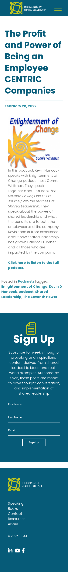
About (13, 524)
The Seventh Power (40, 296)
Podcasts (26, 281)
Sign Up (34, 442)
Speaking (16, 503)
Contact (15, 513)
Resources (16, 518)
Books (13, 508)
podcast (26, 291)
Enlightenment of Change (24, 286)
